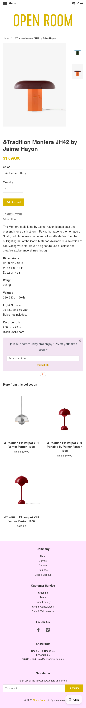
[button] (43, 347)
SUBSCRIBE (43, 364)
